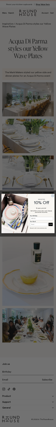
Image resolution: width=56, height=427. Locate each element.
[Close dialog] (52, 195)
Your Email (33, 221)
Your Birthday (33, 215)
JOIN (50, 224)
